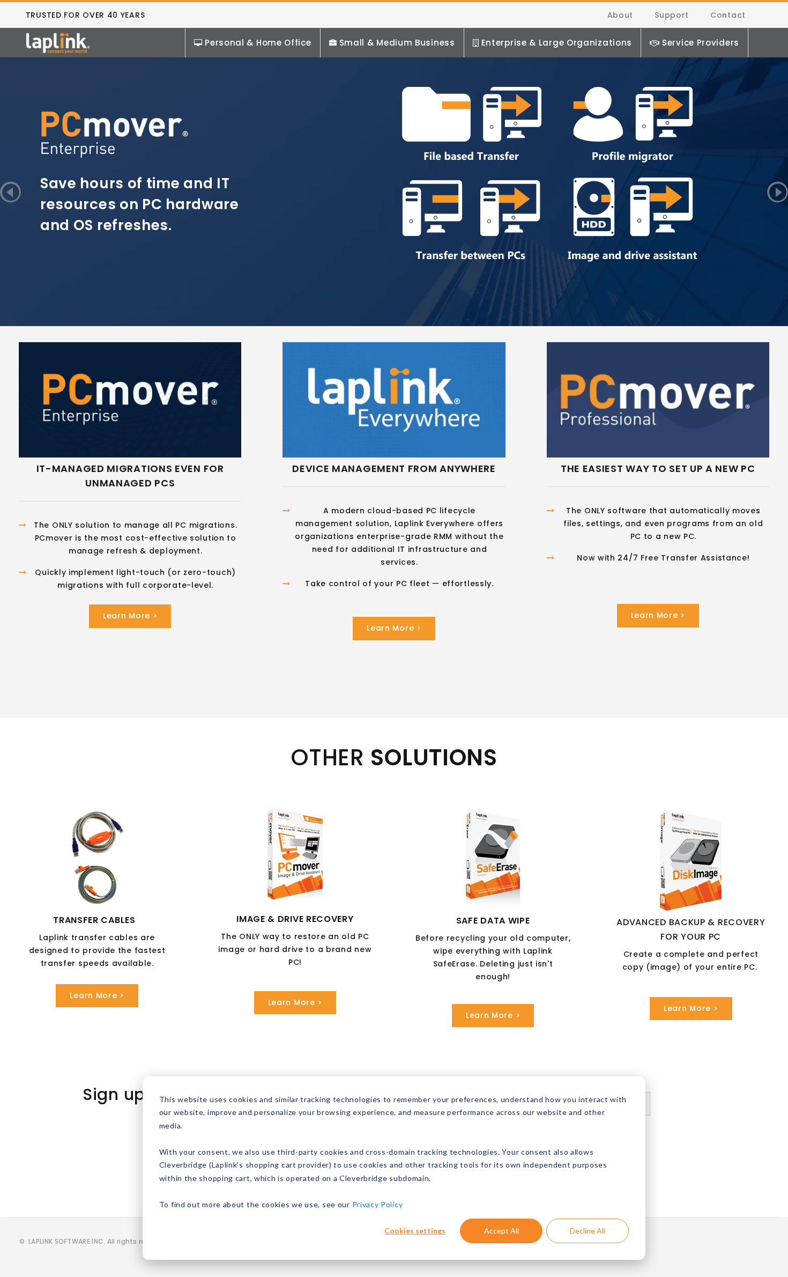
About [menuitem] (620, 15)
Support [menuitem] (672, 15)
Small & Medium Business (397, 42)
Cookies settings (414, 1230)
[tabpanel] (394, 160)
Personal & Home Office (258, 42)
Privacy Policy (377, 1204)
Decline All (587, 1230)
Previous (10, 191)
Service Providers (700, 42)
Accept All (501, 1230)
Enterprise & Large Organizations (556, 42)
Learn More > (130, 615)
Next (777, 191)
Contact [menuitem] (728, 15)
